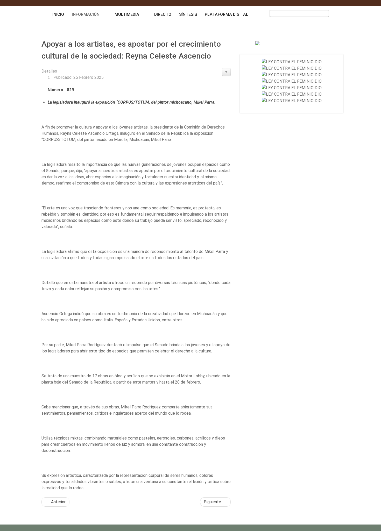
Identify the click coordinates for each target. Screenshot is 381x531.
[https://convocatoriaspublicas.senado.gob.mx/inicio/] (292, 62)
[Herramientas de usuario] (226, 72)
